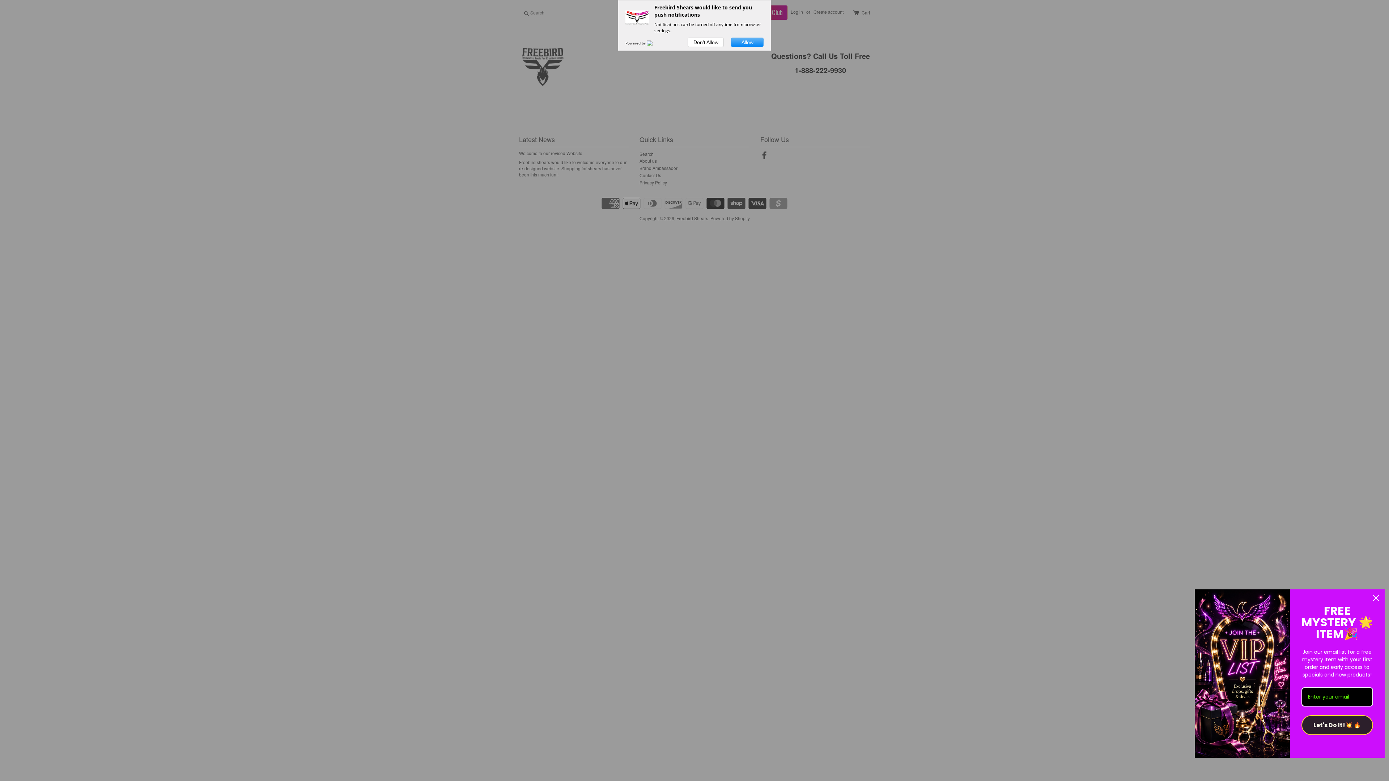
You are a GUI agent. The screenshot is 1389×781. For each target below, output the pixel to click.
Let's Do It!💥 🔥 (1337, 725)
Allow (747, 42)
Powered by (636, 43)
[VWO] (654, 43)
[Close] (1376, 598)
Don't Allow (705, 42)
